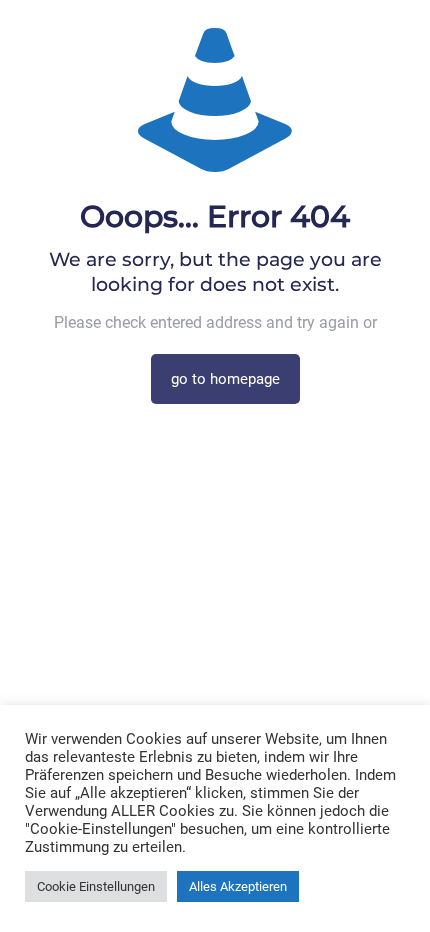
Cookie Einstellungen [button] (96, 886)
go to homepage (225, 379)
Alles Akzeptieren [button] (238, 886)
